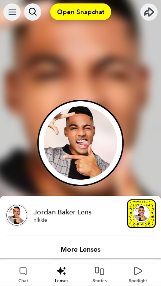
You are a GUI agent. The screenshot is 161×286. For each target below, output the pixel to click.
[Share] (149, 12)
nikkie (40, 220)
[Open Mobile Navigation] (12, 12)
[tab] (80, 249)
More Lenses (80, 249)
